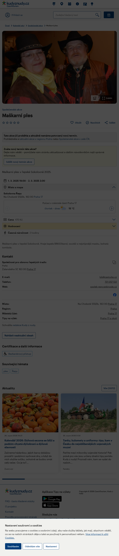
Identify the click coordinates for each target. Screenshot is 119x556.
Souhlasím (13, 546)
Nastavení (51, 546)
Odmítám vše (32, 546)
